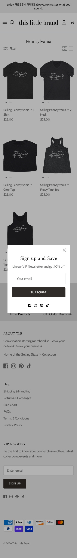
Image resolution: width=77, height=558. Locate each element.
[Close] (64, 250)
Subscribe (38, 292)
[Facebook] (29, 305)
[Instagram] (35, 305)
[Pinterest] (41, 305)
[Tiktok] (47, 305)
